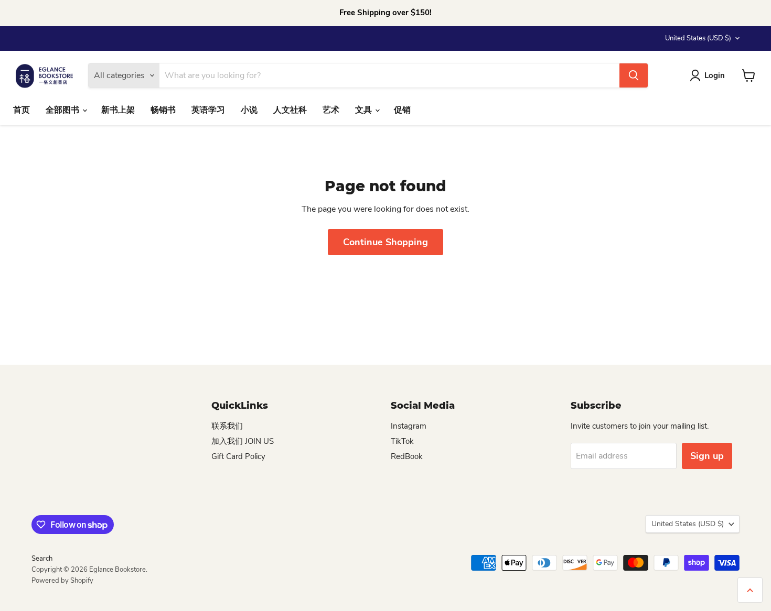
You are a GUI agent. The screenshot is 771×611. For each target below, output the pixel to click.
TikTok (402, 441)
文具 (364, 110)
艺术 (331, 110)
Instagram (408, 426)
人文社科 (290, 110)
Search (41, 558)
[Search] (633, 75)
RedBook (407, 456)
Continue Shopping (385, 242)
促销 (402, 110)
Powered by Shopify (62, 580)
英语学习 (208, 110)
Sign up (707, 456)
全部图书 (63, 110)
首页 (21, 110)
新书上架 (118, 110)
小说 (249, 110)
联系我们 (227, 426)
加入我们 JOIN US (242, 441)
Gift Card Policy (238, 456)
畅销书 (163, 110)
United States (698, 38)
